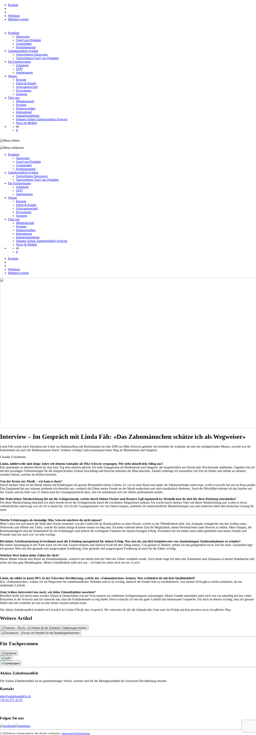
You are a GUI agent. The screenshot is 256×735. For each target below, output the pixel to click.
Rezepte (21, 79)
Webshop (14, 15)
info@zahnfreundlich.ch (15, 696)
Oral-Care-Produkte (28, 40)
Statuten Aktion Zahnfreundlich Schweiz (41, 119)
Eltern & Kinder (26, 83)
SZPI (19, 69)
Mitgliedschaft (25, 101)
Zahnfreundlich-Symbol (23, 51)
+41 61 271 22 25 (11, 700)
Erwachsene (23, 90)
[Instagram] (22, 726)
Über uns (14, 97)
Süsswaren (23, 36)
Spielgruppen (24, 72)
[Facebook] (7, 726)
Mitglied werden (18, 19)
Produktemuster (26, 47)
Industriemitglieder (28, 115)
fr (17, 130)
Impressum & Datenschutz (76, 733)
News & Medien (26, 123)
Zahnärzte (22, 65)
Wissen (12, 76)
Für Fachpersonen (19, 61)
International (24, 112)
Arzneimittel (24, 43)
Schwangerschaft (27, 87)
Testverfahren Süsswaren (32, 54)
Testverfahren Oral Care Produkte (37, 58)
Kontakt (13, 5)
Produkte (13, 33)
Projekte (21, 105)
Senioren (21, 94)
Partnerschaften (25, 108)
